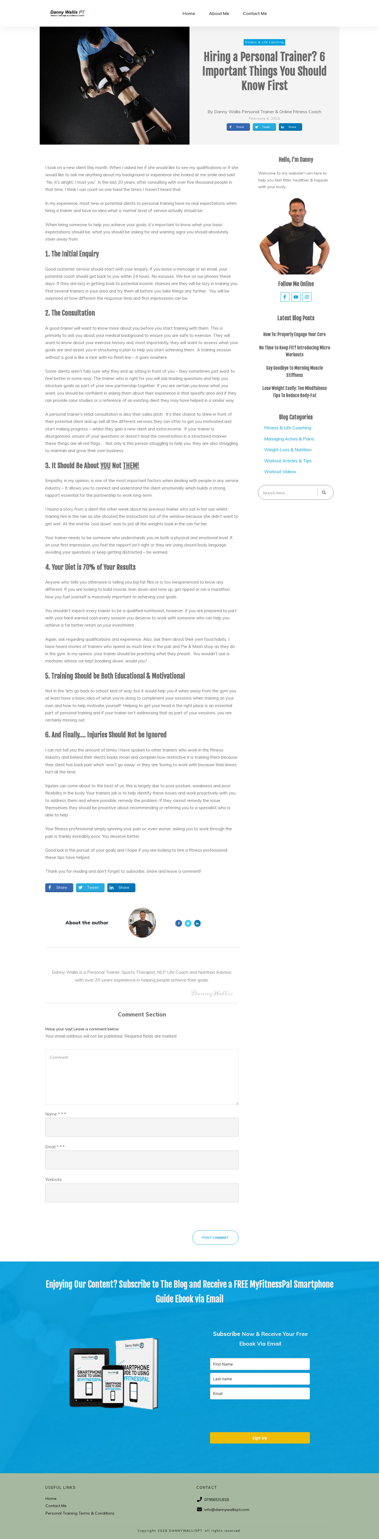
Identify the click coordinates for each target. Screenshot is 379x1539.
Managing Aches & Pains (289, 438)
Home (51, 1498)
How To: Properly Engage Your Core (294, 334)
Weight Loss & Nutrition (288, 449)
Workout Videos (280, 471)
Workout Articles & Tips (288, 460)
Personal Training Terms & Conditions (80, 1513)
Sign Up (259, 1437)
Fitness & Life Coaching (287, 427)
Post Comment (215, 1238)
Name (55, 1114)
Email (55, 1146)
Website (53, 1179)
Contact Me (56, 1505)
